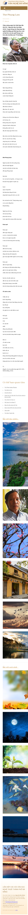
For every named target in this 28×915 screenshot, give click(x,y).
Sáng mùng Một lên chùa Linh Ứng (13, 407)
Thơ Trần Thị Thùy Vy (10, 399)
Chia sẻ (7, 21)
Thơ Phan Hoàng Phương (11, 387)
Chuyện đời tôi (8, 392)
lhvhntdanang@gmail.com (12, 901)
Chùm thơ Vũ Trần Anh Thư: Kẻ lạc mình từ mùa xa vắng (15, 396)
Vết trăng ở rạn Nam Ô (10, 402)
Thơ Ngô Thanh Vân (9, 413)
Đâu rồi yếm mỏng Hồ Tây (11, 405)
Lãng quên (7, 410)
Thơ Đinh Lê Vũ (8, 390)
